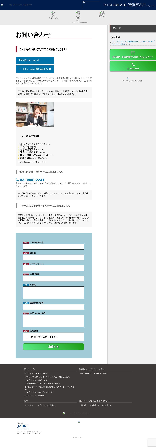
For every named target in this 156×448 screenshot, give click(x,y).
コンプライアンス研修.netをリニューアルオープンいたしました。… (133, 42)
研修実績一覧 (94, 405)
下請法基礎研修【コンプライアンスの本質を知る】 (43, 383)
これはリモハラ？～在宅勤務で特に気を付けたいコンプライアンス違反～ (49, 388)
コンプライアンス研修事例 (45, 405)
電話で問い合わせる (27, 60)
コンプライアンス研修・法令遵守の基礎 (39, 392)
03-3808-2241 (118, 4)
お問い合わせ (107, 405)
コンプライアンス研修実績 (78, 22)
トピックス (29, 405)
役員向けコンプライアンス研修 (36, 374)
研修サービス (53, 18)
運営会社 (102, 16)
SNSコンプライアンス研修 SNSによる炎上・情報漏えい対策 (47, 377)
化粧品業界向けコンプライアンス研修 (93, 374)
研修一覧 (117, 28)
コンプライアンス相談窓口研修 (36, 380)
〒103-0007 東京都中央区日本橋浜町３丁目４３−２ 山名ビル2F (141, 5)
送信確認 (41, 334)
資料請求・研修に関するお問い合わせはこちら (132, 57)
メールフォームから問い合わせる (33, 69)
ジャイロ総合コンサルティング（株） (132, 81)
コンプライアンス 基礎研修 (34, 395)
